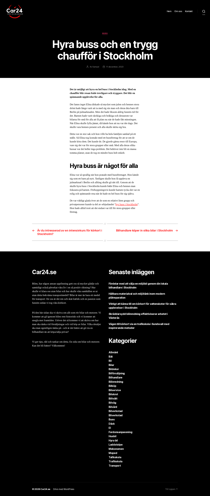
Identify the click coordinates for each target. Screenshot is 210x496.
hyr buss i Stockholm (127, 204)
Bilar (111, 365)
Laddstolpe (115, 444)
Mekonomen (116, 448)
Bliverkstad (116, 415)
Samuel (95, 67)
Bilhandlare (115, 377)
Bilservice (115, 390)
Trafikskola (115, 461)
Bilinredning (116, 381)
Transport (115, 465)
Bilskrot (113, 394)
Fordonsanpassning (120, 432)
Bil (110, 360)
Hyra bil (113, 440)
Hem (169, 11)
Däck (112, 423)
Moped (113, 453)
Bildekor (114, 369)
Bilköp (112, 385)
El (110, 427)
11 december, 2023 (114, 67)
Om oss (178, 11)
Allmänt (113, 352)
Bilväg (112, 402)
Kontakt (189, 11)
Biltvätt (113, 398)
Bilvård (113, 406)
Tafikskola (115, 457)
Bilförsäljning (117, 373)
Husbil (112, 436)
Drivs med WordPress (63, 489)
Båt (111, 356)
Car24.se (45, 489)
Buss (105, 33)
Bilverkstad (116, 411)
